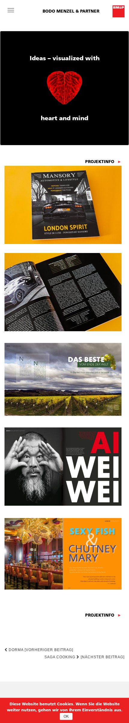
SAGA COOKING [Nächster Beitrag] (84, 657)
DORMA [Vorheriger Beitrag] (40, 650)
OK (66, 716)
